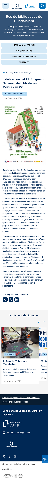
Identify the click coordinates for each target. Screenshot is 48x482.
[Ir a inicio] (11, 423)
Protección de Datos (13, 464)
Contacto (24, 62)
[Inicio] (30, 5)
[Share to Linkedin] (16, 299)
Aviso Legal (30, 464)
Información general (24, 45)
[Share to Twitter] (11, 299)
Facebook (9, 456)
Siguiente (44, 321)
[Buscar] (42, 6)
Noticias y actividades (24, 57)
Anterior (38, 321)
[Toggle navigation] (5, 6)
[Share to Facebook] (5, 299)
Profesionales (8, 402)
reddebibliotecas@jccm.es (18, 432)
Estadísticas (34, 397)
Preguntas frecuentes (19, 397)
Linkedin (15, 456)
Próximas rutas (24, 51)
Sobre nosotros (21, 402)
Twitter (4, 456)
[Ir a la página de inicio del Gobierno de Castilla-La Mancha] (17, 5)
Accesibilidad (7, 469)
